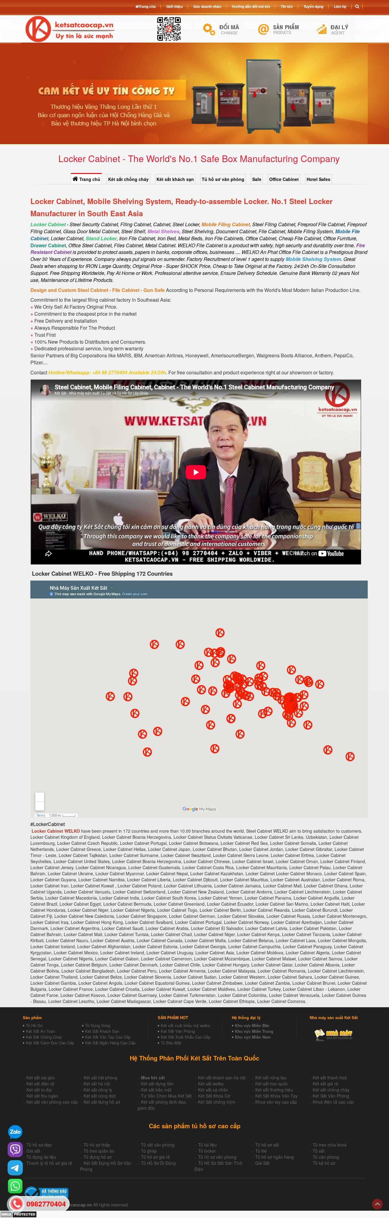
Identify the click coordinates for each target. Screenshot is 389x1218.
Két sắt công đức (100, 1096)
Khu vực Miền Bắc (252, 1025)
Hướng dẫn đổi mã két (251, 6)
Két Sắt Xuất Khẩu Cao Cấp (185, 1037)
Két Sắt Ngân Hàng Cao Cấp (110, 1043)
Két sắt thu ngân (42, 1096)
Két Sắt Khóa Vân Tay (276, 1096)
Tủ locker (207, 1151)
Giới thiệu (174, 6)
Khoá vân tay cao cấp (276, 1102)
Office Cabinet (284, 179)
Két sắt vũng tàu (271, 1077)
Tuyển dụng (313, 6)
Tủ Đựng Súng (97, 1025)
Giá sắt (33, 1151)
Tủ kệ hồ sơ (324, 1163)
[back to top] (377, 1204)
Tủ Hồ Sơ (34, 1025)
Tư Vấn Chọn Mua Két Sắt (166, 1096)
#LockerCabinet (47, 824)
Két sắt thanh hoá (330, 1077)
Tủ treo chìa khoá (329, 1145)
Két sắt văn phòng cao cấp (52, 1102)
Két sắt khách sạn (175, 179)
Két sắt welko (211, 1084)
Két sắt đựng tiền (157, 1084)
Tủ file (261, 1151)
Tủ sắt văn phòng (157, 1145)
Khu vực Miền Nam (253, 1037)
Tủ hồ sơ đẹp (39, 1145)
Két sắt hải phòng (100, 1077)
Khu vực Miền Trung (254, 1031)
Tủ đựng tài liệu (41, 1157)
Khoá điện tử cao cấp (333, 1102)
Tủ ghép (149, 1151)
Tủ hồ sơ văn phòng (223, 179)
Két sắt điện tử (40, 1084)
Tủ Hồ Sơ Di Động (158, 1163)
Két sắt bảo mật (156, 1090)
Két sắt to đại (39, 1090)
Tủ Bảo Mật (171, 1043)
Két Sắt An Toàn (40, 1031)
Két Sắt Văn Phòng (178, 1031)
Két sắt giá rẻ (325, 1084)
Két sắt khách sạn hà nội (222, 1077)
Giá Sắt (262, 1163)
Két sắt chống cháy (128, 179)
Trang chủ (89, 179)
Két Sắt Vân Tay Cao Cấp (108, 1037)
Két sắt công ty (98, 1090)
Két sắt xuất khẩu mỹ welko (185, 1025)
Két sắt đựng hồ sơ (102, 1102)
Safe (256, 179)
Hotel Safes (318, 179)
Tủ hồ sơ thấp (97, 1145)
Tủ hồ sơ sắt (267, 1145)
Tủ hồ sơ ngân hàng (274, 1157)
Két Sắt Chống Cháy (44, 1037)
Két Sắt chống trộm (216, 1102)
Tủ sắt (319, 1151)
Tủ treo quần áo (99, 1151)
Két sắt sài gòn (40, 1077)
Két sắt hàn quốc (271, 1084)
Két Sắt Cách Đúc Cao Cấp (50, 1043)
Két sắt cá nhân (213, 1090)
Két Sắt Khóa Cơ (214, 1096)
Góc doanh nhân (207, 6)
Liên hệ (340, 6)
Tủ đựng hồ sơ (98, 1157)
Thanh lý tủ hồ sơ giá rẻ (49, 1163)
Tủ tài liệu (207, 1145)
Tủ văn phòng (326, 1157)
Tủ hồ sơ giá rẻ (155, 1157)
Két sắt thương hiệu (274, 1090)
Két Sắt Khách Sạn (102, 1031)
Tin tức (287, 6)
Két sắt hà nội (97, 1084)
